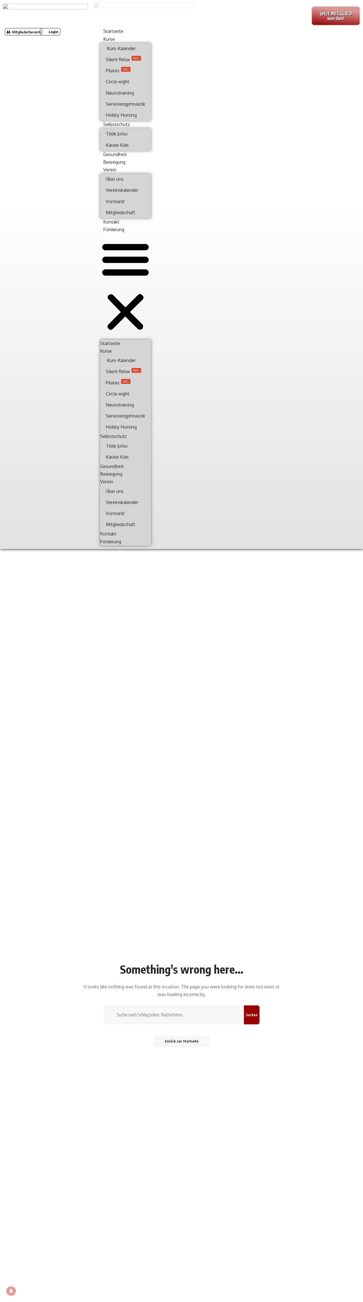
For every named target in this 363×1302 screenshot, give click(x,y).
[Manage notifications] (11, 1290)
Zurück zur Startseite (181, 1041)
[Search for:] (178, 1014)
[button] (50, 31)
